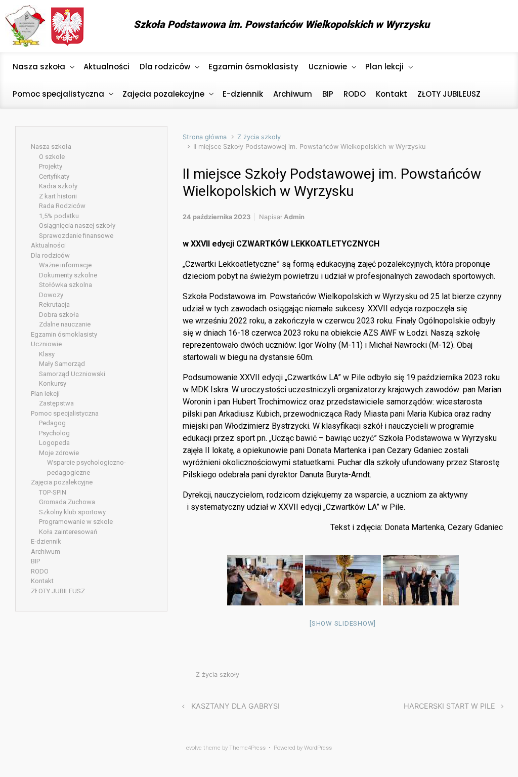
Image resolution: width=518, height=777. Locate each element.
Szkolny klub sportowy (72, 512)
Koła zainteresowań (68, 532)
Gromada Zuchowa (67, 502)
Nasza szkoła (51, 146)
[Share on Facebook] (453, 677)
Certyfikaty (54, 176)
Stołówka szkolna (65, 285)
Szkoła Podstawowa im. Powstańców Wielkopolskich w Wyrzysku (281, 24)
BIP (35, 561)
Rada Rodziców (62, 206)
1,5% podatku (59, 216)
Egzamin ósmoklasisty (64, 334)
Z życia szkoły (259, 137)
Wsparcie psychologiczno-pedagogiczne (86, 467)
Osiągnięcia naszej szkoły (77, 225)
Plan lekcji (45, 393)
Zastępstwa (56, 403)
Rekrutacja (54, 304)
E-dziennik (46, 541)
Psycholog (54, 433)
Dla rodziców (50, 255)
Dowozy (51, 295)
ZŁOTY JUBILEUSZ (58, 591)
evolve (194, 748)
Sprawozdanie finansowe (76, 235)
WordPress (318, 748)
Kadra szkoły (58, 186)
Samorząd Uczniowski (72, 374)
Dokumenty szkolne (68, 275)
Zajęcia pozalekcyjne (62, 482)
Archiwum (45, 551)
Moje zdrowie (59, 453)
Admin (294, 217)
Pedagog (52, 423)
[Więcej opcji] (497, 677)
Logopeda (54, 442)
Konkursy (52, 383)
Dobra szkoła (59, 314)
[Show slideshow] (343, 623)
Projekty (50, 166)
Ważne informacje (65, 265)
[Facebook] (495, 26)
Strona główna (205, 137)
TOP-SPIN (52, 492)
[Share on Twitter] (438, 677)
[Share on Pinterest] (468, 677)
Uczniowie (46, 344)
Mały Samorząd (62, 363)
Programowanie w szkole (76, 521)
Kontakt (42, 581)
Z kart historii (58, 196)
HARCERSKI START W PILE (449, 706)
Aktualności (48, 245)
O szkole (52, 156)
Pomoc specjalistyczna (65, 413)
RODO (40, 571)
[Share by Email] (483, 677)
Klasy (47, 354)
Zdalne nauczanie (65, 324)
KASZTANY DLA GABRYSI (235, 706)
